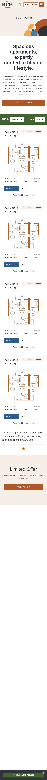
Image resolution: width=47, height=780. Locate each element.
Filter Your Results (25, 775)
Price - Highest (17, 119)
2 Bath (38, 132)
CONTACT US (23, 487)
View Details (11, 188)
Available (37, 179)
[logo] (7, 4)
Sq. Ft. (26, 179)
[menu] (41, 4)
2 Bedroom (27, 132)
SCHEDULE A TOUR (23, 103)
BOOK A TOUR (31, 5)
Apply (24, 188)
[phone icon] (21, 4)
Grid (38, 119)
